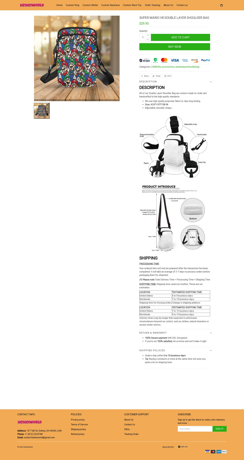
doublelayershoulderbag (187, 66)
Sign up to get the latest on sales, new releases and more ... (201, 421)
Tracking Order (131, 434)
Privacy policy (78, 419)
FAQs (127, 429)
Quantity (143, 31)
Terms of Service (79, 424)
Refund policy (77, 434)
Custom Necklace (110, 5)
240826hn (156, 66)
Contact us (182, 5)
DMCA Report (168, 447)
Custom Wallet (90, 5)
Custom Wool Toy (132, 5)
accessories (168, 66)
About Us (168, 5)
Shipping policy (78, 429)
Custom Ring (72, 5)
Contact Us (129, 424)
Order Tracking (152, 5)
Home (59, 5)
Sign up (220, 429)
